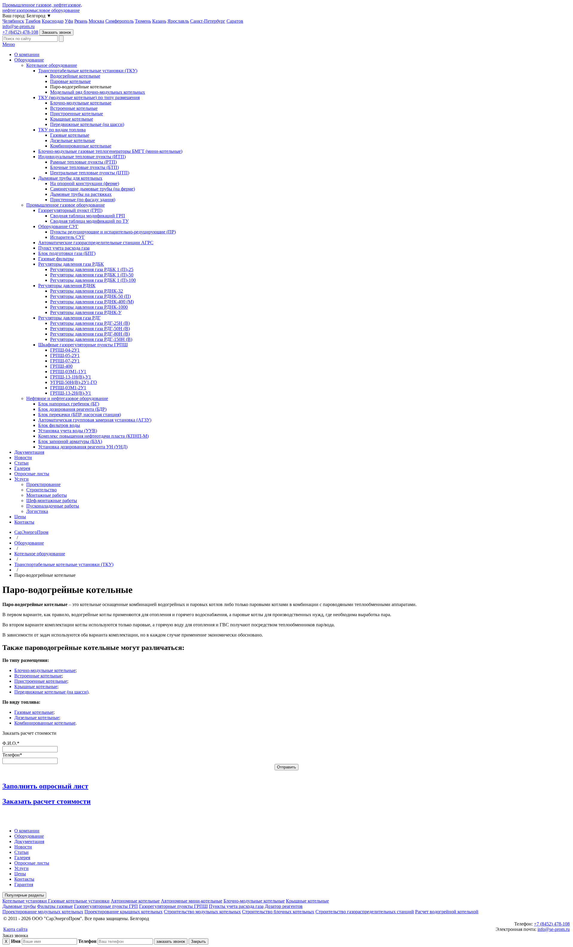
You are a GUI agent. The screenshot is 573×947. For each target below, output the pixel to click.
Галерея (22, 468)
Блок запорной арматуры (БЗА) (70, 441)
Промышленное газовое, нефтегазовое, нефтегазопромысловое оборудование (42, 7)
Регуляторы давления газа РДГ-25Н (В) (90, 323)
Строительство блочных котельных (278, 911)
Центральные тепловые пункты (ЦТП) (89, 172)
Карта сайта (15, 929)
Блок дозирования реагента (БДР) (72, 409)
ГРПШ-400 (61, 366)
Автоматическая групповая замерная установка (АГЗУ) (94, 419)
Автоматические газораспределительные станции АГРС (95, 242)
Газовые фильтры (56, 258)
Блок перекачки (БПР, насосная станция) (79, 414)
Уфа (69, 21)
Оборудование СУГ (58, 226)
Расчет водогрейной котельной (446, 911)
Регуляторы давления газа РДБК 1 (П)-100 (93, 280)
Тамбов (33, 21)
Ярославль (178, 21)
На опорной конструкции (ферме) (84, 183)
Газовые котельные (69, 135)
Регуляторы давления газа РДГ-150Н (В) (91, 339)
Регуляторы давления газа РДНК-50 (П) (90, 296)
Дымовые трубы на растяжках (81, 194)
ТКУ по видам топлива (62, 129)
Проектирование (43, 484)
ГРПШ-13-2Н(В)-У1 (70, 393)
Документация (29, 452)
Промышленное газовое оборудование (65, 204)
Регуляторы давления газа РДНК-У (85, 312)
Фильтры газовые (55, 906)
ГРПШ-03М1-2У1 (68, 387)
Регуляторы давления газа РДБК (71, 264)
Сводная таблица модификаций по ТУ (89, 221)
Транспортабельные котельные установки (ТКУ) (87, 70)
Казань (159, 21)
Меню (8, 44)
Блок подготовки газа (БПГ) (67, 253)
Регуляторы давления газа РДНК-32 (86, 290)
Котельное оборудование (51, 65)
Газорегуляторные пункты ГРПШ (173, 906)
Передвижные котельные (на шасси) (87, 124)
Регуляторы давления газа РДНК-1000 (89, 307)
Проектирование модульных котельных (42, 911)
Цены (20, 516)
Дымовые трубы (19, 906)
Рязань (80, 21)
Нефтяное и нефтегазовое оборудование (67, 398)
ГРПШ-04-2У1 (65, 350)
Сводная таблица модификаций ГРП (87, 215)
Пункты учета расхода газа (236, 906)
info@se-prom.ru (18, 26)
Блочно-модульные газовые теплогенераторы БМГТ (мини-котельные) (110, 151)
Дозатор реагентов (284, 906)
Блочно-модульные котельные (80, 102)
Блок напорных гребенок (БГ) (68, 403)
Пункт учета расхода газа (64, 247)
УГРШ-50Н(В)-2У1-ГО (73, 382)
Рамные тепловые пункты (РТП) (83, 162)
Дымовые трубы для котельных (70, 178)
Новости (23, 457)
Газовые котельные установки (79, 900)
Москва (96, 21)
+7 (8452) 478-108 (20, 32)
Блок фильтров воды (59, 425)
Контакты (24, 522)
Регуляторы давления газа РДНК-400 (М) (92, 301)
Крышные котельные (71, 119)
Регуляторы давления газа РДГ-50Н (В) (90, 328)
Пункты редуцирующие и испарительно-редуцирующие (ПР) (113, 231)
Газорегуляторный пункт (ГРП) (70, 210)
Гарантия (23, 884)
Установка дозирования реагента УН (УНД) (82, 446)
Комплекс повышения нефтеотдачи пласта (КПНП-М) (93, 436)
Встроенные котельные (74, 108)
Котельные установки (25, 900)
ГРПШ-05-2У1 (65, 355)
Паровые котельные (70, 81)
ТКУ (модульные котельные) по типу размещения (89, 97)
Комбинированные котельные (80, 145)
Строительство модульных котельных (202, 911)
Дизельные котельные (72, 140)
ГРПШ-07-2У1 (65, 360)
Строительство (41, 489)
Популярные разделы (24, 895)
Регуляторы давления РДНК (67, 285)
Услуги (21, 479)
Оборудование (29, 59)
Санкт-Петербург (207, 21)
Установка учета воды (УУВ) (67, 430)
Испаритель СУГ (67, 237)
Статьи (21, 462)
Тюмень (143, 21)
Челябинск (13, 21)
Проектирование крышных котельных (123, 911)
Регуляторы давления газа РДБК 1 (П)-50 (91, 274)
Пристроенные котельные (76, 113)
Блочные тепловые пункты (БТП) (84, 167)
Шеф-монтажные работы (51, 500)
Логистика (37, 511)
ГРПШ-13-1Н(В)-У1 (70, 376)
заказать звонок (170, 941)
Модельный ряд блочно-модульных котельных (97, 92)
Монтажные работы (46, 495)
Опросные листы (31, 473)
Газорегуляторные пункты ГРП (106, 906)
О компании (26, 54)
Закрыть (198, 941)
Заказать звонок (56, 32)
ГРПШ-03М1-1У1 (68, 371)
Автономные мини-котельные (191, 900)
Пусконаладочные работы (52, 505)
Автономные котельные (135, 900)
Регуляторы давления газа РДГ (69, 317)
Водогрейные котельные (75, 76)
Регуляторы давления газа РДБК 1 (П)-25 (91, 269)
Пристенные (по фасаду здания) (82, 199)
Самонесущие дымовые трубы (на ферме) (92, 188)
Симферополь (119, 21)
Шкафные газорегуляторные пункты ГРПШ (83, 344)
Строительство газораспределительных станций (364, 911)
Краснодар (53, 21)
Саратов (235, 21)
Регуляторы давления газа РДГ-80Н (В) (90, 333)
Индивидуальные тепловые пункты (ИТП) (82, 156)
